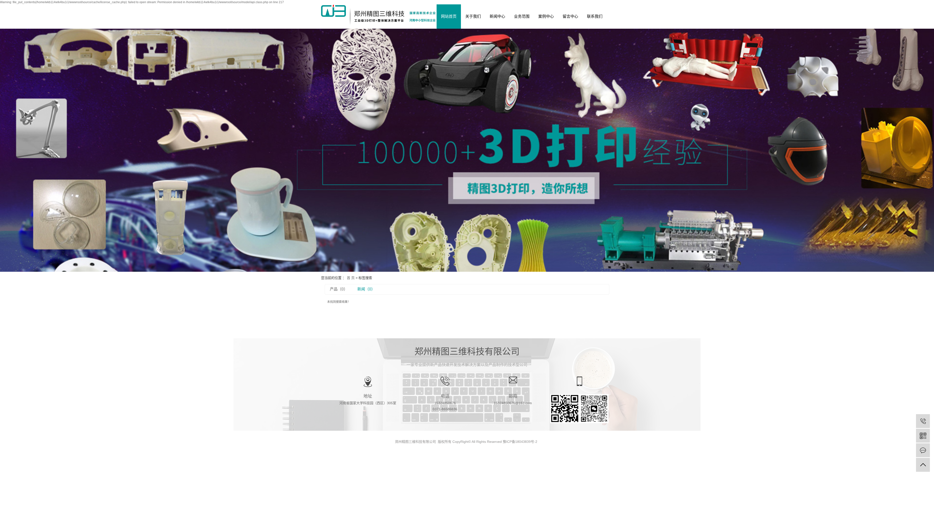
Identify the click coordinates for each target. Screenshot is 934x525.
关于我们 (473, 16)
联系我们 (594, 16)
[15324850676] (923, 421)
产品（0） (339, 289)
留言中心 (570, 16)
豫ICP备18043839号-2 (520, 442)
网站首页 (449, 16)
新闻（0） (366, 289)
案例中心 (546, 16)
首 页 (351, 278)
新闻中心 (497, 16)
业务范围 (522, 16)
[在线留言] (923, 450)
